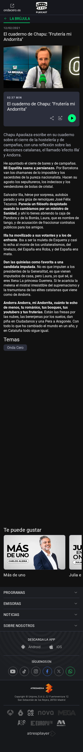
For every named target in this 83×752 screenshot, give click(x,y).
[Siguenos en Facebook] (47, 671)
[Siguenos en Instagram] (36, 671)
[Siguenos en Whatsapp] (70, 671)
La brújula (20, 19)
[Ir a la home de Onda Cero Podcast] (41, 7)
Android (34, 647)
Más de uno (14, 575)
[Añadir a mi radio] (60, 118)
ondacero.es (12, 10)
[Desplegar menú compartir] (51, 118)
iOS (59, 647)
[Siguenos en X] (59, 671)
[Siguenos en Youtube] (12, 671)
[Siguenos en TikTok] (24, 671)
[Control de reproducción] (72, 118)
